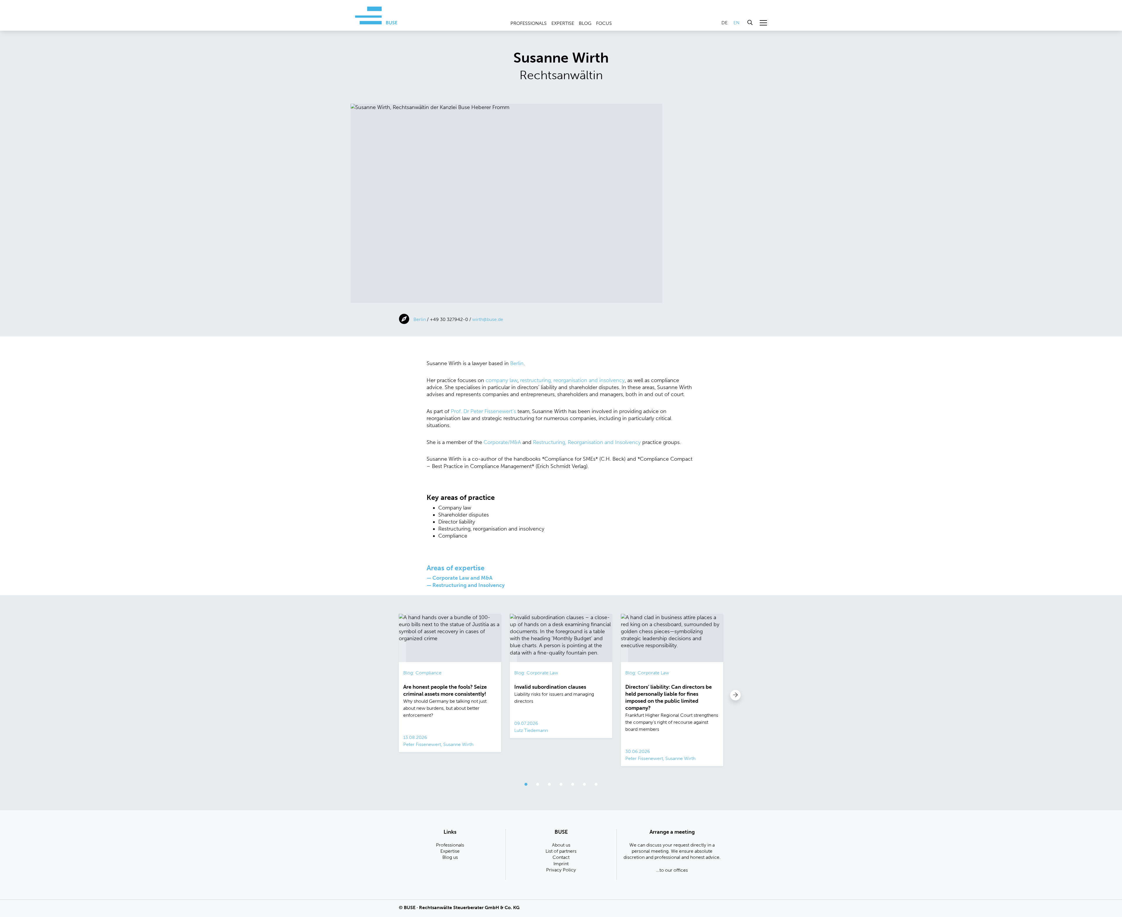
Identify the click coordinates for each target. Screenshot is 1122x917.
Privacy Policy (561, 870)
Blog (585, 23)
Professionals (528, 23)
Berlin (419, 319)
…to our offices (672, 870)
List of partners (561, 851)
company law (501, 380)
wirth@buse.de (487, 319)
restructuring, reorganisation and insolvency (572, 380)
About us (561, 845)
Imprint (561, 863)
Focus (604, 23)
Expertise (562, 23)
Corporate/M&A (502, 442)
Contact (561, 857)
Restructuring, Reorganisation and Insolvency (587, 442)
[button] (735, 695)
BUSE (409, 907)
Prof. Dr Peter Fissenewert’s (483, 411)
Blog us (450, 857)
